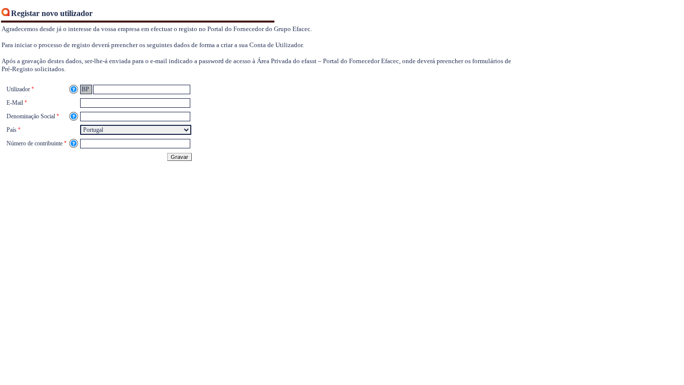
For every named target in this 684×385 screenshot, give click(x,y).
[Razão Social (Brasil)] (73, 116)
